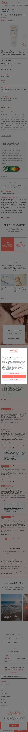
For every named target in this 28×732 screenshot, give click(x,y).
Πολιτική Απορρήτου (9, 369)
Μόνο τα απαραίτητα (14, 379)
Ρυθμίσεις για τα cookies (14, 373)
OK (14, 376)
